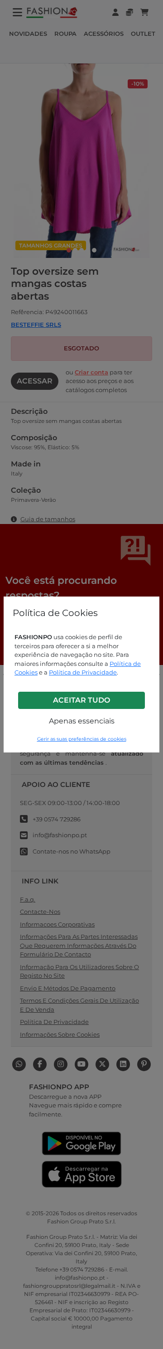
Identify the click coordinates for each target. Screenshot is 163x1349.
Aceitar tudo (81, 700)
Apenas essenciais (82, 721)
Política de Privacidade (83, 672)
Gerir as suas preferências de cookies (81, 739)
